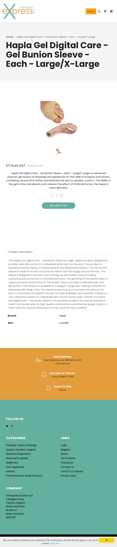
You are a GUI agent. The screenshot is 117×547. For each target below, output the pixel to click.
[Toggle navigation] (111, 11)
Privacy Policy (68, 475)
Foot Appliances (15, 467)
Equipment (12, 462)
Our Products (68, 458)
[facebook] (12, 426)
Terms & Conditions (72, 471)
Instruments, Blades (17, 458)
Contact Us (67, 467)
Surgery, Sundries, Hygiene (21, 449)
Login (64, 445)
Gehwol (10, 471)
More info (54, 543)
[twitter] (7, 426)
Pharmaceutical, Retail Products (24, 475)
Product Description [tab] (21, 252)
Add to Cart (60, 205)
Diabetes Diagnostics (18, 453)
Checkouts (67, 462)
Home (9, 37)
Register (65, 449)
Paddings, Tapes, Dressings (21, 445)
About (64, 453)
